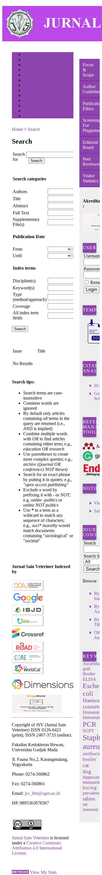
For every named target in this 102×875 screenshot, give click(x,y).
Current (28, 80)
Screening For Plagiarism (91, 125)
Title (17, 198)
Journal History (33, 106)
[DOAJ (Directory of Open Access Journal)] (28, 589)
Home (27, 55)
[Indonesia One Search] (28, 625)
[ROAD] (28, 650)
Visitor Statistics (90, 178)
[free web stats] (20, 872)
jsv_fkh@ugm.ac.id (42, 793)
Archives (28, 85)
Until (17, 255)
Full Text (21, 212)
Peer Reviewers (91, 162)
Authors (20, 191)
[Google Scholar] (28, 601)
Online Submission (35, 101)
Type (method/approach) (29, 297)
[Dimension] (42, 692)
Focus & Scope (88, 69)
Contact (28, 116)
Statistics (29, 95)
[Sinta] (36, 711)
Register (28, 70)
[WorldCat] (28, 672)
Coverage (21, 306)
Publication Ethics (91, 106)
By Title (98, 622)
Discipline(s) (24, 280)
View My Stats (43, 872)
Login (27, 65)
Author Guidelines (91, 89)
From (17, 249)
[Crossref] (28, 639)
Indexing (28, 111)
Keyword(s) (23, 287)
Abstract (20, 205)
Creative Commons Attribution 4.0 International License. (37, 847)
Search (27, 75)
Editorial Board (90, 145)
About (27, 60)
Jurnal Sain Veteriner (30, 837)
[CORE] (28, 661)
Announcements (33, 90)
